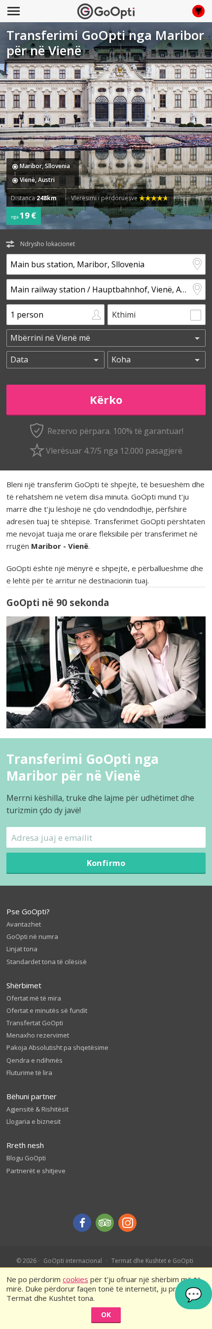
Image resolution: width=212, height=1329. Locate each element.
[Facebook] (82, 1223)
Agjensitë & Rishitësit (37, 1109)
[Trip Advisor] (105, 1223)
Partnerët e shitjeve (36, 1170)
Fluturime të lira (29, 1072)
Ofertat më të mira (33, 998)
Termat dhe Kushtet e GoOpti (152, 1261)
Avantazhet (23, 924)
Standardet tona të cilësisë (46, 961)
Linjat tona (21, 948)
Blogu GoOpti (26, 1157)
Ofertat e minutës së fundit (46, 1010)
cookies (75, 1279)
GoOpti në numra (32, 936)
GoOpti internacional (72, 1261)
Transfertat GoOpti (34, 1022)
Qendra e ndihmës (34, 1060)
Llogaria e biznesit (33, 1121)
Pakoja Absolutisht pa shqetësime (57, 1047)
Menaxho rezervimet (37, 1035)
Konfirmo (106, 862)
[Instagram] (127, 1223)
